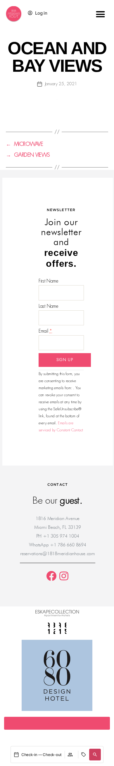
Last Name (48, 306)
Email (45, 331)
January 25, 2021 (61, 84)
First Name (48, 281)
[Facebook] (51, 576)
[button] (100, 14)
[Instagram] (64, 576)
